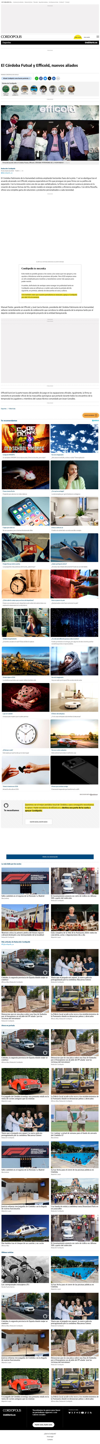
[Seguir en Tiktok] (86, 1413)
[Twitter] (49, 78)
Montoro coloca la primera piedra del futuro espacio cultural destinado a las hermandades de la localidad (22, 933)
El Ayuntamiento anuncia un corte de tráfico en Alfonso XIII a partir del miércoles (73, 897)
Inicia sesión (87, 37)
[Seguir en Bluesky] (69, 1413)
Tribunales (35, 2)
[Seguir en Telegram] (77, 1413)
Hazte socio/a (78, 37)
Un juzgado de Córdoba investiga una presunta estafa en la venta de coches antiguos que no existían (25, 1097)
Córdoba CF (61, 2)
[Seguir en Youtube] (82, 1413)
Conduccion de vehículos (18, 2)
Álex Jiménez (5, 898)
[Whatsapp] (36, 78)
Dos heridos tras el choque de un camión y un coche (22, 1243)
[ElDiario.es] (91, 42)
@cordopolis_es (7, 173)
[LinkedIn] (54, 78)
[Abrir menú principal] (98, 37)
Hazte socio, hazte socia (38, 822)
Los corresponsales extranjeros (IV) (15, 1284)
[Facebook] (41, 78)
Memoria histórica (28, 2)
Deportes (6, 42)
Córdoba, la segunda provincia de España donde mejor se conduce (24, 978)
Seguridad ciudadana (43, 2)
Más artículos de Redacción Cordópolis (15, 942)
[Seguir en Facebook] (74, 1413)
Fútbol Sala (12, 408)
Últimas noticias (7, 1252)
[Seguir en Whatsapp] (88, 1413)
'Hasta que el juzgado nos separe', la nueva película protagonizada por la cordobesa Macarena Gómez (71, 978)
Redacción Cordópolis (8, 168)
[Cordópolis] (14, 1410)
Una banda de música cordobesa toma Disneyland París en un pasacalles (74, 1207)
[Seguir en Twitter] (72, 1413)
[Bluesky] (45, 78)
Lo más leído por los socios (11, 864)
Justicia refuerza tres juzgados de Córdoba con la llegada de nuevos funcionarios (24, 1207)
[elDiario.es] (14, 1415)
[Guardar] (58, 78)
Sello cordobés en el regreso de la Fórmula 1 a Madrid (22, 896)
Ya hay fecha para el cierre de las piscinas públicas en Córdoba (72, 1171)
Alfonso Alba (5, 982)
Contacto (50, 1439)
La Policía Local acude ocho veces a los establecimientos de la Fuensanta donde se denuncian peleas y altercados (75, 1015)
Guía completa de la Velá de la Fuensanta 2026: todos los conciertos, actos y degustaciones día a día (74, 933)
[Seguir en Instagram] (79, 1413)
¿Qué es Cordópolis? (50, 1433)
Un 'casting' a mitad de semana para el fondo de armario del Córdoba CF (74, 1134)
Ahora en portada (8, 1025)
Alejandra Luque (56, 937)
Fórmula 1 (67, 2)
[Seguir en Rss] (91, 1413)
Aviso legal (50, 1436)
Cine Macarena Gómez (53, 2)
